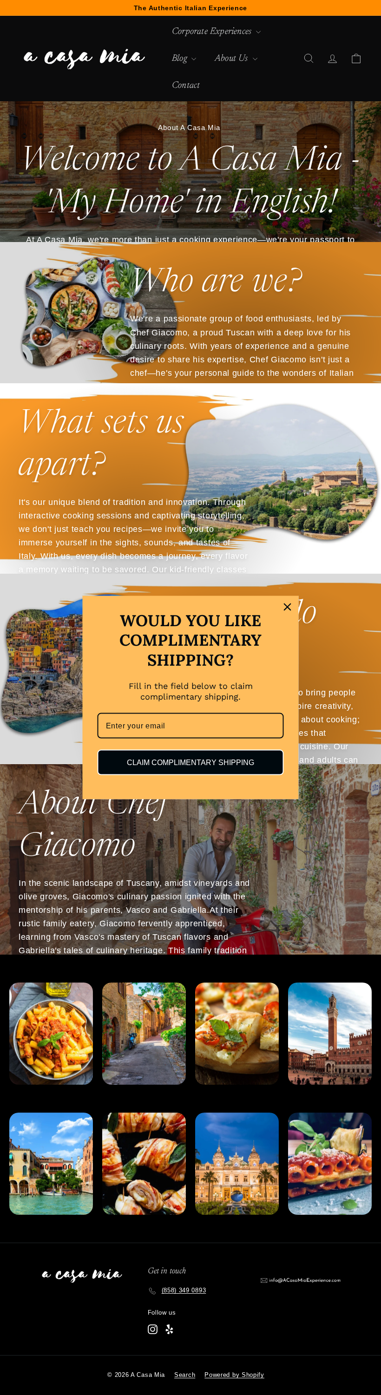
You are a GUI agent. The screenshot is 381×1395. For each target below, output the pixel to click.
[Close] (287, 607)
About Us (232, 58)
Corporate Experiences (213, 31)
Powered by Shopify (234, 1374)
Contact (186, 85)
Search (184, 1374)
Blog (180, 58)
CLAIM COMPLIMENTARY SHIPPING (190, 762)
